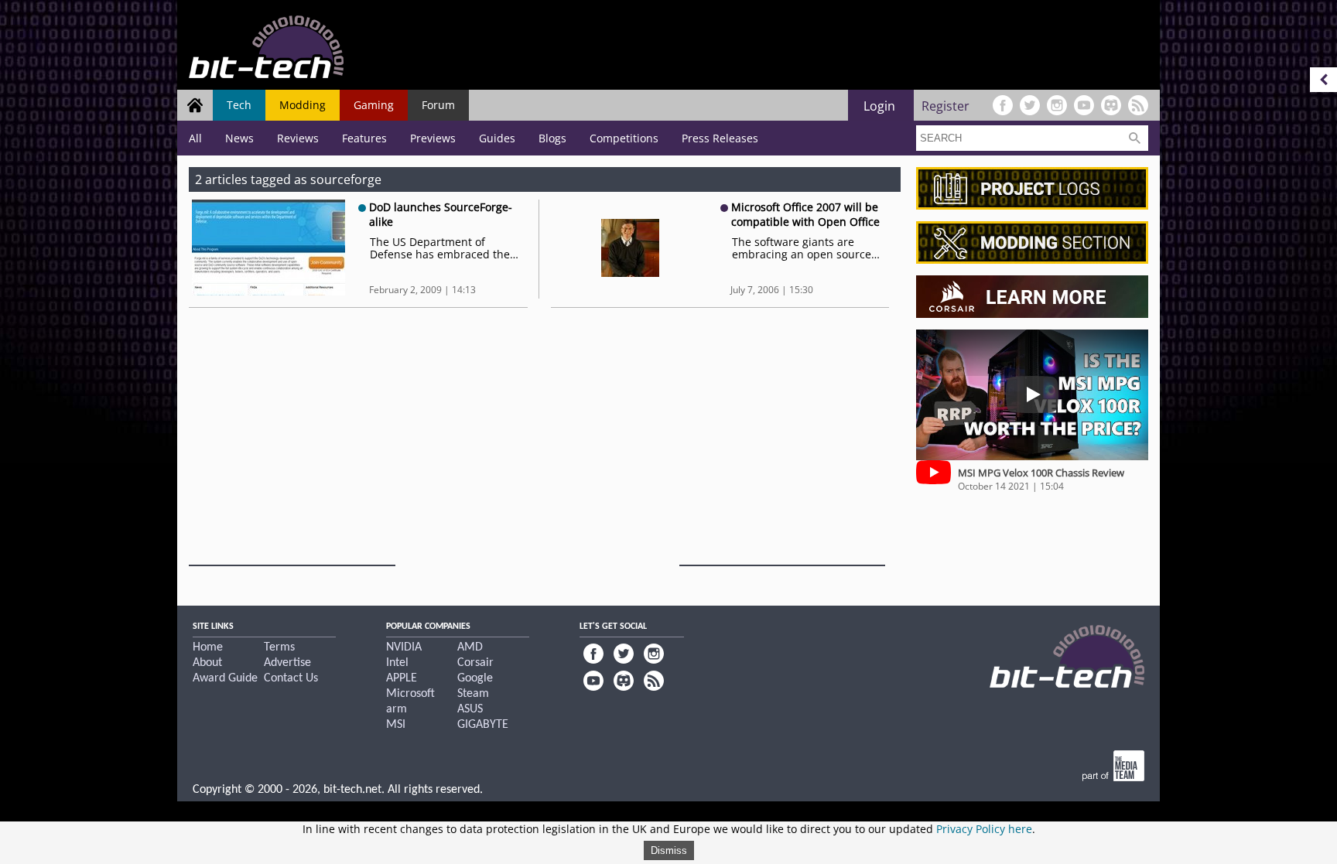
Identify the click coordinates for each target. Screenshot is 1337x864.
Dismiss (669, 850)
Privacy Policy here (984, 828)
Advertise (287, 663)
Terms (279, 647)
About (207, 663)
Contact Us (291, 678)
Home (208, 647)
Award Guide (225, 678)
